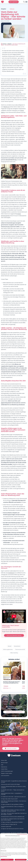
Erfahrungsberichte (8, 649)
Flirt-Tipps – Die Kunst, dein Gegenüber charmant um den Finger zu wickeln (14, 814)
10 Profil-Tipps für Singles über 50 (9, 824)
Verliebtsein (11, 572)
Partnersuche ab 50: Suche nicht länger (10, 784)
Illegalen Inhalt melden (6, 773)
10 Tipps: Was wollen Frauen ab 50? (9, 798)
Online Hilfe (4, 760)
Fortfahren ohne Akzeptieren (22, 834)
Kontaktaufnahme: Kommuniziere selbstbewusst (12, 816)
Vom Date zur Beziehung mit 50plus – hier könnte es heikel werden (13, 801)
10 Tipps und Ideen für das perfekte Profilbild (11, 822)
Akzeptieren (7, 859)
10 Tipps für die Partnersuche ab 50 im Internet (12, 828)
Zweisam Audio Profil (6, 826)
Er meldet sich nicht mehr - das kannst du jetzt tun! (13, 796)
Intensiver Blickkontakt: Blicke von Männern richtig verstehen (13, 787)
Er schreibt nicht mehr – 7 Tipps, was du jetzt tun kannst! (12, 790)
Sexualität (3, 332)
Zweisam (5, 43)
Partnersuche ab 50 (20, 649)
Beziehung (6, 106)
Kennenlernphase (5, 415)
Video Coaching (14, 652)
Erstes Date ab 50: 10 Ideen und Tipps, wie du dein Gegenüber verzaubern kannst (13, 810)
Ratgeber (10, 43)
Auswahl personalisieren (20, 859)
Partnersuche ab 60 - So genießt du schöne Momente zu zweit (14, 781)
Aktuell (9, 646)
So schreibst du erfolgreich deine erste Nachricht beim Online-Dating (12, 819)
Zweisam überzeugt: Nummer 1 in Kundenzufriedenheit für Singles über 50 (11, 682)
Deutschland (17, 646)
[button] (26, 2)
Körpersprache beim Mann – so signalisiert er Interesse (11, 794)
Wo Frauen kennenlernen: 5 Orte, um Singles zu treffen (12, 807)
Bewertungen (4, 762)
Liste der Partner (4, 856)
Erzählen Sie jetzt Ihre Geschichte (14, 712)
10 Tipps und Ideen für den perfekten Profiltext (12, 804)
